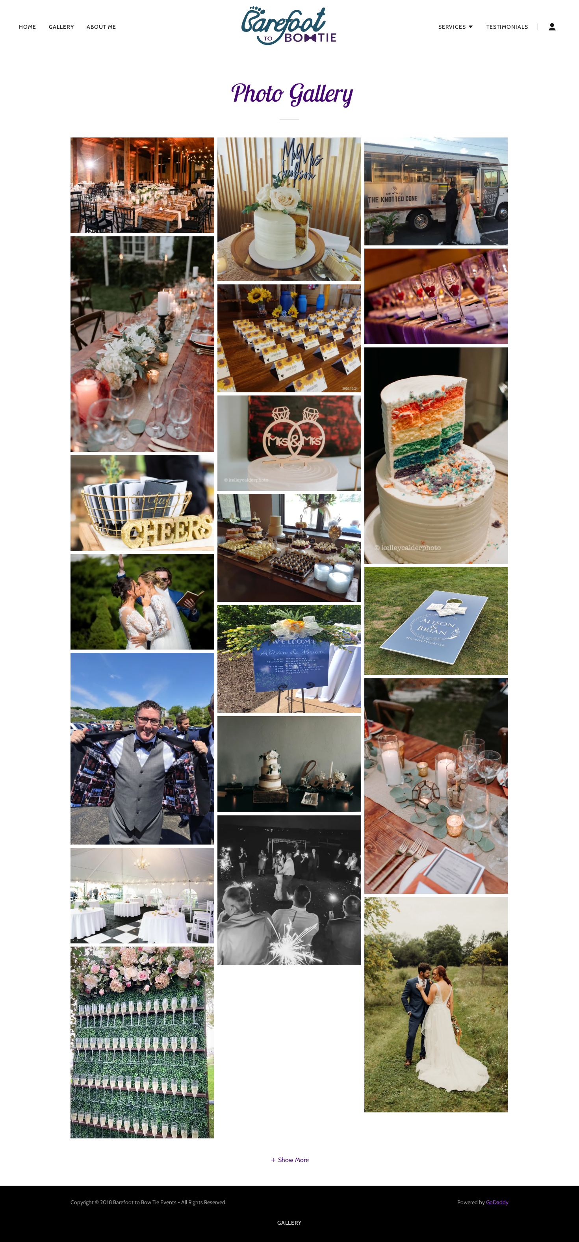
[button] (456, 27)
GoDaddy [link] (497, 1202)
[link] (289, 26)
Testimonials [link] (507, 26)
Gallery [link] (61, 26)
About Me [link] (101, 26)
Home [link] (27, 26)
